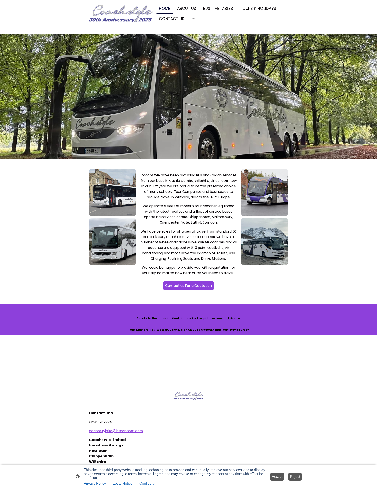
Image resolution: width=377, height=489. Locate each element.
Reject (295, 477)
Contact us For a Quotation (188, 285)
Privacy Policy (95, 483)
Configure (147, 483)
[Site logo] (121, 13)
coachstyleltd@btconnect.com (116, 430)
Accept (277, 477)
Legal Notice (122, 483)
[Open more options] (193, 18)
